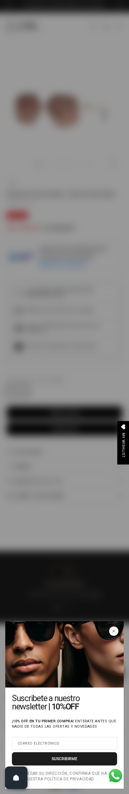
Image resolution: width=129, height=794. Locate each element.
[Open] (16, 777)
